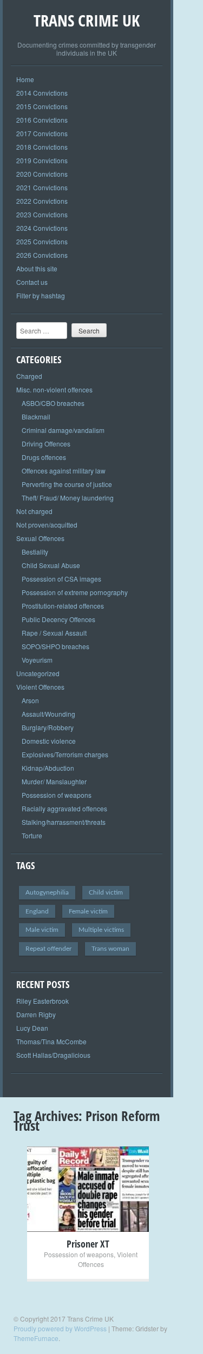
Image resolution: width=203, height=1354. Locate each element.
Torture (32, 835)
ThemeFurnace (36, 1338)
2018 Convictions (42, 146)
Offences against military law (64, 470)
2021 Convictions (42, 187)
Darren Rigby (36, 1014)
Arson (30, 700)
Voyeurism (37, 659)
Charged (29, 376)
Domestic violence (49, 740)
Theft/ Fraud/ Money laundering (68, 497)
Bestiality (35, 551)
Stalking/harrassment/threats (64, 821)
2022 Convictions (42, 200)
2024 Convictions (42, 227)
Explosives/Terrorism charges (65, 754)
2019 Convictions (42, 160)
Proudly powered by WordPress (60, 1328)
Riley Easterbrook (42, 1000)
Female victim (88, 911)
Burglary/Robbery (48, 727)
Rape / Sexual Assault (54, 632)
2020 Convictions (42, 173)
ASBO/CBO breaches (53, 403)
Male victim (41, 929)
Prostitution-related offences (63, 605)
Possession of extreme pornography (75, 592)
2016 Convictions (42, 119)
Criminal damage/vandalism (63, 430)
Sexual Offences (40, 538)
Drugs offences (44, 457)
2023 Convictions (42, 214)
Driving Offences (46, 443)
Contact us (32, 281)
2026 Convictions (42, 254)
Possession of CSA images (61, 578)
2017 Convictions (42, 133)
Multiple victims (101, 929)
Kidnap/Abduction (48, 767)
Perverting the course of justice (67, 484)
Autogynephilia (47, 892)
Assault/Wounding (48, 713)
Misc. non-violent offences (54, 389)
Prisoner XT (88, 1243)
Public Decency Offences (58, 619)
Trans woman (110, 948)
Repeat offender (48, 948)
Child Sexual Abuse (51, 565)
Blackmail (36, 416)
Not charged (34, 511)
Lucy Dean (32, 1027)
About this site (36, 268)
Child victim (106, 892)
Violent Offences (40, 686)
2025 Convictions (42, 241)
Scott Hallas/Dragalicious (53, 1054)
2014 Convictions (42, 92)
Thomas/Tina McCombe (51, 1041)
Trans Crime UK (87, 20)
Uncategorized (38, 673)
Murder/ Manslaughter (54, 781)
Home (25, 79)
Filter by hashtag (40, 295)
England (37, 911)
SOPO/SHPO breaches (55, 646)
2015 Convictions (42, 106)
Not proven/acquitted (46, 524)
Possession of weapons (56, 794)
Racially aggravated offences (64, 808)
